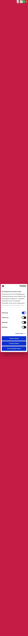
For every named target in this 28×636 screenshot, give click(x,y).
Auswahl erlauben (14, 343)
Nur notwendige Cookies (14, 348)
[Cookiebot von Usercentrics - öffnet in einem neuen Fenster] (19, 286)
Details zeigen (19, 333)
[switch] (24, 317)
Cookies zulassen (14, 338)
